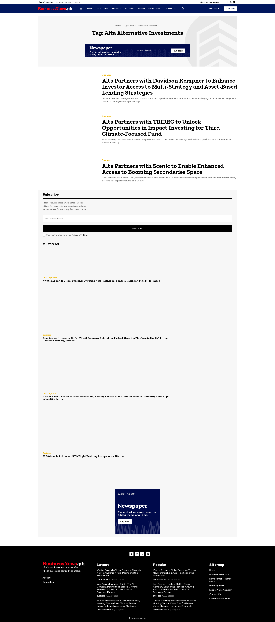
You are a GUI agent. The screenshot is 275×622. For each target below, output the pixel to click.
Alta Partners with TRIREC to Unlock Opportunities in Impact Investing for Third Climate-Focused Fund (161, 127)
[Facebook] (224, 2)
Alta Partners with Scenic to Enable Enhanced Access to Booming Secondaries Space (163, 168)
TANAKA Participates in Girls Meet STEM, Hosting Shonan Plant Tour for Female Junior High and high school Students (106, 398)
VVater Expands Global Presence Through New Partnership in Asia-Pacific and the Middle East (101, 280)
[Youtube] (234, 2)
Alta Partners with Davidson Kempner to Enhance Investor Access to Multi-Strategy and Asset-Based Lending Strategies (169, 86)
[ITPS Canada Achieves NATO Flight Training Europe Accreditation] (203, 454)
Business (106, 75)
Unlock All (137, 228)
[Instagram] (227, 2)
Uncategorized (50, 278)
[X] (230, 2)
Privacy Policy (79, 235)
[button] (182, 8)
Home (118, 25)
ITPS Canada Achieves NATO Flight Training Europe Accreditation (84, 456)
